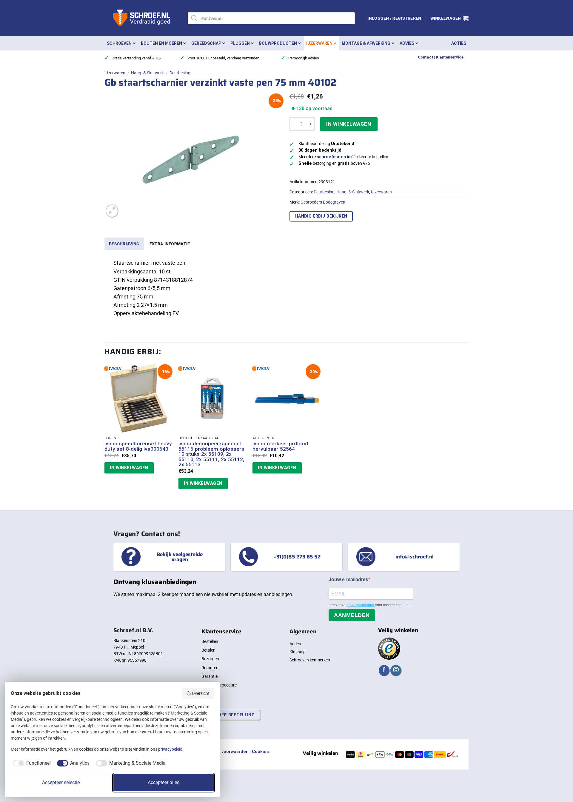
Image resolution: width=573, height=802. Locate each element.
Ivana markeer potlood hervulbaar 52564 (280, 446)
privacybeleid (170, 749)
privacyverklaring (360, 605)
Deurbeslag (180, 72)
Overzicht (201, 693)
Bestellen (209, 641)
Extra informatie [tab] (170, 243)
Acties (295, 643)
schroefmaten (331, 156)
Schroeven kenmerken (309, 660)
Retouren (209, 667)
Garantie (209, 676)
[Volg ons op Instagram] (395, 670)
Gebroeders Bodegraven (323, 202)
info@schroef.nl (414, 557)
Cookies (260, 751)
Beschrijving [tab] (124, 243)
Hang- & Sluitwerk (147, 72)
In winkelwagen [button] (129, 467)
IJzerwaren (114, 72)
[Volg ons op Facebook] (384, 670)
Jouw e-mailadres (348, 579)
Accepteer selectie (61, 782)
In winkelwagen (348, 124)
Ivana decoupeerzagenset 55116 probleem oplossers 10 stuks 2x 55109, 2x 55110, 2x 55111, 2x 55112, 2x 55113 (211, 454)
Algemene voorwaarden (224, 751)
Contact (425, 57)
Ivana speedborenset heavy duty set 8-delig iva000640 (138, 446)
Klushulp (297, 651)
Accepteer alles (163, 782)
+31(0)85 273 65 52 (297, 557)
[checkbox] (31, 763)
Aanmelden (352, 615)
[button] (394, 18)
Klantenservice (449, 57)
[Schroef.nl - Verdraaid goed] (141, 18)
